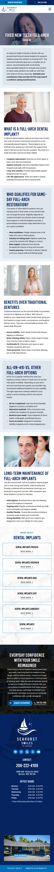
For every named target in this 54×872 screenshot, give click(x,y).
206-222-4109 (27, 765)
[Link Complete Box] (27, 549)
